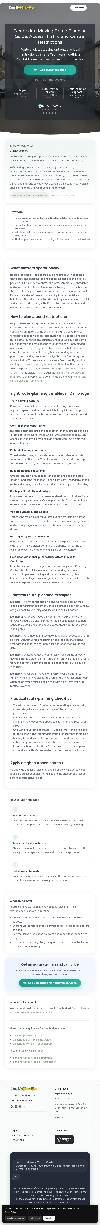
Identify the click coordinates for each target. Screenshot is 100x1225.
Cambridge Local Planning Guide (31, 1039)
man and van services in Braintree (32, 1057)
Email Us (59, 1117)
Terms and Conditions (23, 1135)
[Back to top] (16, 1177)
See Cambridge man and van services (29, 195)
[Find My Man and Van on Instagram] (16, 1106)
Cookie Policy (10, 1212)
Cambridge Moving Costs (27, 1035)
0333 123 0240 (63, 1094)
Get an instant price (53, 69)
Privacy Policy (18, 1139)
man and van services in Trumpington (34, 1062)
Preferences (34, 1218)
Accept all (49, 1218)
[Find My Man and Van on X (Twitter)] (12, 1106)
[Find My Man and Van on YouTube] (20, 1106)
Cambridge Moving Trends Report (32, 1043)
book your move (42, 1012)
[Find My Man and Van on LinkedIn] (24, 1106)
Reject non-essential (15, 1218)
